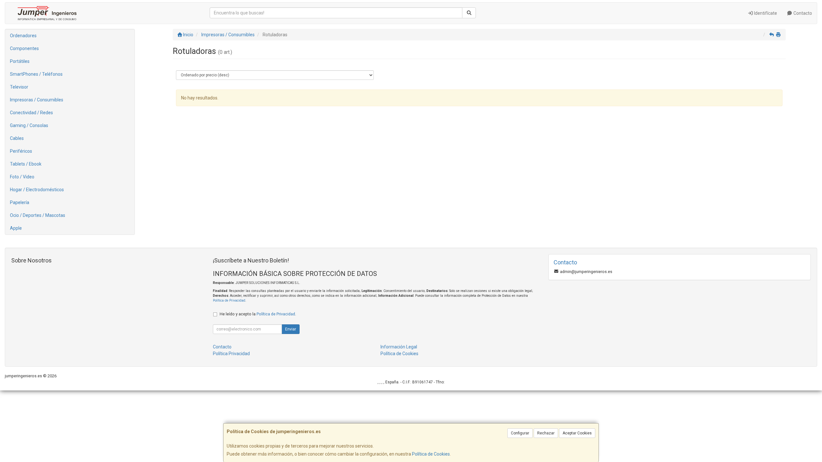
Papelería (19, 202)
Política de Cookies (431, 454)
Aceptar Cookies (577, 433)
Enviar (290, 329)
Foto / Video (22, 176)
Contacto (802, 13)
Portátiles (20, 61)
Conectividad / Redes (31, 112)
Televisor (19, 87)
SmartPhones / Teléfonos (36, 74)
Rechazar (546, 433)
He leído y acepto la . (258, 314)
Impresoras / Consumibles (36, 99)
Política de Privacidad (229, 300)
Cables (17, 138)
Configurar (520, 433)
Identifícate (765, 13)
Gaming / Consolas (29, 125)
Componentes (24, 48)
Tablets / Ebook (25, 164)
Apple (16, 228)
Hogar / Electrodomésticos (37, 189)
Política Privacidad (231, 353)
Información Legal (398, 346)
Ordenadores (23, 35)
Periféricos (21, 151)
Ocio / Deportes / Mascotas (37, 215)
